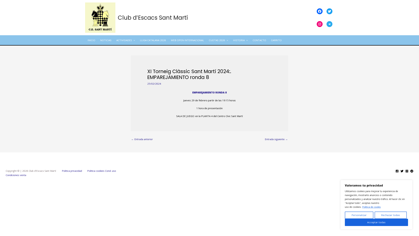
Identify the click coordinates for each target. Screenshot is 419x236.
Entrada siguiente (276, 139)
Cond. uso (110, 170)
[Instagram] (406, 171)
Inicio (91, 40)
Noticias (105, 40)
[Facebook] (397, 171)
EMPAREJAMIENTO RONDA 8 (209, 92)
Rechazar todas (390, 215)
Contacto (259, 40)
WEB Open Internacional (187, 40)
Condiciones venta (16, 175)
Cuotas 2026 (217, 40)
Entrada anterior (142, 139)
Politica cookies (95, 170)
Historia (239, 40)
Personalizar (359, 215)
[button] (133, 40)
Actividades (124, 40)
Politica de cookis (371, 206)
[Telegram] (411, 171)
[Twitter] (402, 171)
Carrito (276, 40)
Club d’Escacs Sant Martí (153, 18)
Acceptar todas (376, 222)
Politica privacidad (72, 170)
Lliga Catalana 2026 (153, 40)
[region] (376, 204)
